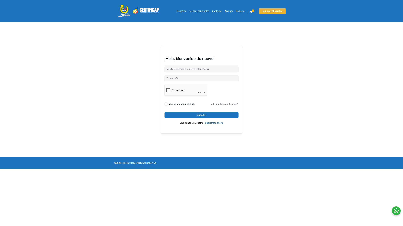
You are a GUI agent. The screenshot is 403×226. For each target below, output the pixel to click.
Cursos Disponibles (199, 11)
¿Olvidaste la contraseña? (224, 104)
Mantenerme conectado (182, 104)
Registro (240, 11)
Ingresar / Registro (272, 11)
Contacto (217, 11)
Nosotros (181, 11)
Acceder (229, 11)
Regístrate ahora (214, 123)
